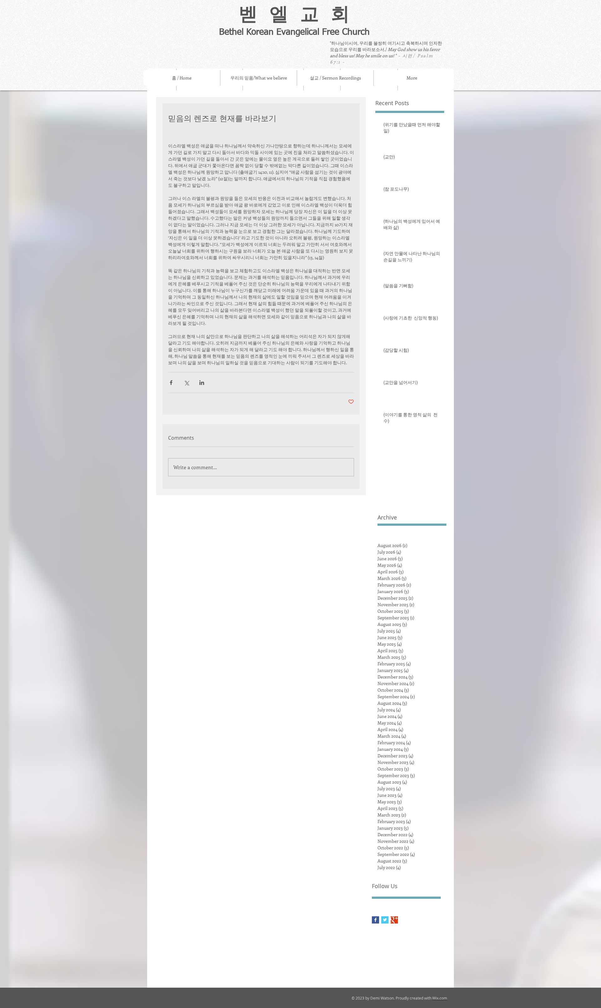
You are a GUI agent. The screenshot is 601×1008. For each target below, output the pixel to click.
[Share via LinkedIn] (202, 383)
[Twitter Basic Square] (384, 920)
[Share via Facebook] (171, 383)
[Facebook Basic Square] (375, 920)
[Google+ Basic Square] (394, 920)
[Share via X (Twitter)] (186, 383)
